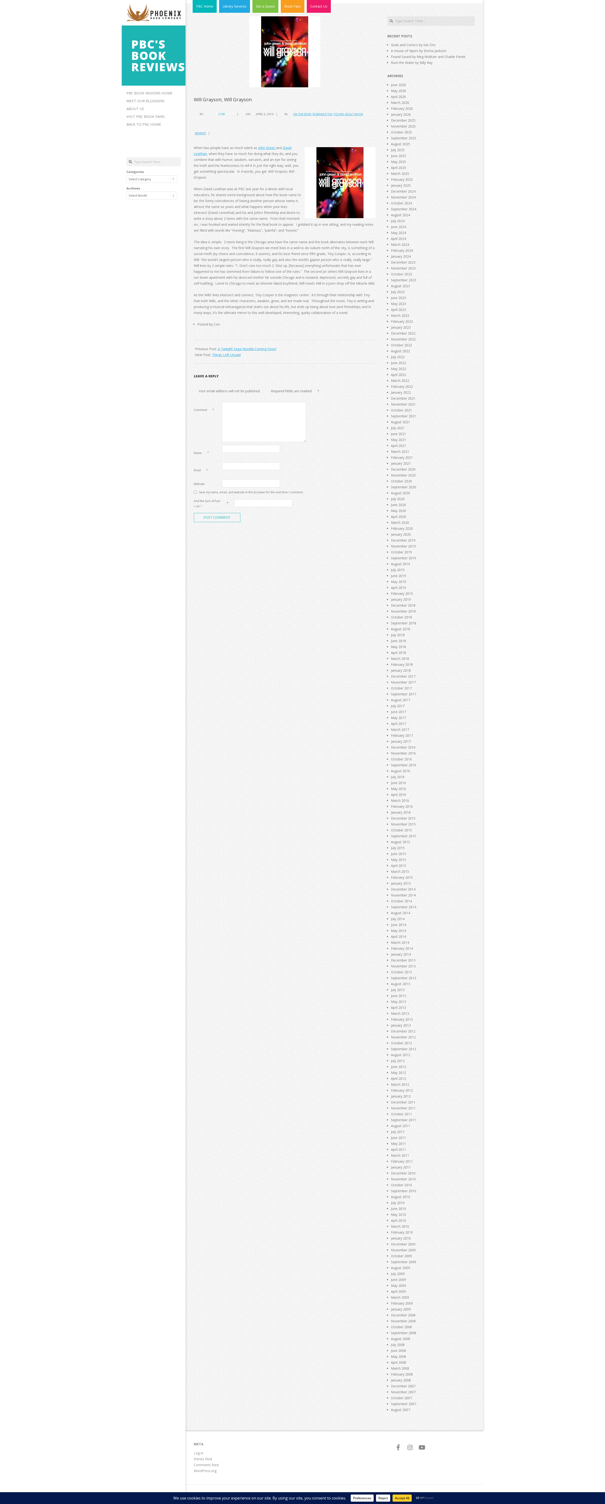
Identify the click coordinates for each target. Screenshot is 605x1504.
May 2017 (398, 717)
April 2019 (398, 587)
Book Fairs (292, 6)
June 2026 (398, 85)
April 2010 (398, 1220)
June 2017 (398, 712)
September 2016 (403, 765)
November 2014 (403, 895)
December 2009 (403, 1244)
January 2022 (401, 392)
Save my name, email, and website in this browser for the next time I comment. (251, 492)
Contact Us (318, 6)
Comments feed (206, 1465)
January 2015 (401, 883)
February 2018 (402, 664)
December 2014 (403, 889)
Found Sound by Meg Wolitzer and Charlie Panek (428, 56)
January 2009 (401, 1309)
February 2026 (402, 108)
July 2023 (398, 292)
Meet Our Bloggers (145, 100)
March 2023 (400, 315)
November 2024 (403, 197)
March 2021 (400, 451)
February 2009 (402, 1303)
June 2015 (398, 853)
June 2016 (398, 783)
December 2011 (403, 1102)
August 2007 (400, 1409)
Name (201, 453)
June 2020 (398, 505)
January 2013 (401, 1025)
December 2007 (403, 1386)
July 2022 (398, 357)
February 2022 (402, 386)
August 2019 (400, 564)
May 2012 (398, 1072)
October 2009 (401, 1256)
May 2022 (398, 368)
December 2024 (403, 191)
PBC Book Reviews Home (149, 93)
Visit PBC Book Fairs (145, 116)
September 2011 (403, 1120)
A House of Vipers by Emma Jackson (418, 51)
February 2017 (402, 735)
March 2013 (400, 1013)
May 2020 (398, 510)
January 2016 (401, 812)
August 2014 (400, 913)
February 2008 (402, 1374)
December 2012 (403, 1031)
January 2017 (401, 741)
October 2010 (401, 1185)
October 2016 (401, 759)
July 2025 (398, 150)
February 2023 (402, 321)
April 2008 (398, 1362)
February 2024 (402, 250)
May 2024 (398, 232)
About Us (135, 108)
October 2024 (401, 203)
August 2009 (400, 1268)
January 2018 (401, 670)
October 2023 (401, 274)
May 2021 (398, 439)
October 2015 (401, 830)
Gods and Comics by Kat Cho (413, 45)
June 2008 (398, 1350)
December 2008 (403, 1315)
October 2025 (401, 132)
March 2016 (400, 800)
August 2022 (400, 351)
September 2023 (403, 280)
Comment (204, 410)
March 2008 (400, 1368)
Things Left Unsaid (226, 355)
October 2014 (401, 901)
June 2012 (398, 1066)
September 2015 (403, 836)
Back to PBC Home (143, 124)
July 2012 (398, 1061)
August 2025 (400, 144)
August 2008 (400, 1338)
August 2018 (400, 629)
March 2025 (400, 173)
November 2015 (403, 824)
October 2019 (401, 552)
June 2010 (398, 1208)
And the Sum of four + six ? (207, 503)
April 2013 (398, 1007)
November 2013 (403, 966)
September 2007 (403, 1404)
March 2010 (400, 1226)
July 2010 (398, 1202)
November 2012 (403, 1037)
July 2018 (398, 635)
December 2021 (403, 398)
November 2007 (403, 1392)
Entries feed (203, 1459)
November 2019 (403, 546)
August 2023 (400, 286)
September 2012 (403, 1049)
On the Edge (302, 114)
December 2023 (403, 262)
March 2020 (400, 522)
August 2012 (400, 1055)
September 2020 (403, 487)
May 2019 (398, 581)
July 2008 (398, 1344)
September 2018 (403, 623)
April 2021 (398, 445)
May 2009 (398, 1285)
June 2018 (398, 641)
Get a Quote (265, 6)
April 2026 (398, 96)
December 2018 (403, 605)
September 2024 (403, 209)
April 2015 (398, 865)
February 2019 (402, 593)
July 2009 (398, 1273)
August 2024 (400, 215)
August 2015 (400, 842)
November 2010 (403, 1179)
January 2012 (401, 1096)
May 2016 (398, 788)
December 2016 (403, 747)
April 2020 (398, 516)
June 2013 (398, 995)
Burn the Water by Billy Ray (411, 62)
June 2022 (398, 363)
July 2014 (398, 919)
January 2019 (401, 599)
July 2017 (398, 706)
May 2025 (398, 161)
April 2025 (398, 167)
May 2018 (398, 646)
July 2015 (398, 848)
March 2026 (400, 102)
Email (201, 470)
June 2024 (398, 227)
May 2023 (398, 303)
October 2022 (401, 345)
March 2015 (400, 871)
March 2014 (400, 942)
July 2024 (398, 221)
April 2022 (398, 374)
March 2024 (400, 244)
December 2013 (403, 960)
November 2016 (403, 753)
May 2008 (398, 1356)
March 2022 (400, 380)
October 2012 (401, 1043)
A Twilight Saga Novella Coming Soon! (247, 349)
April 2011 (398, 1149)
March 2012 (400, 1084)
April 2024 (398, 238)
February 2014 (402, 948)
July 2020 (398, 499)
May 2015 (398, 859)
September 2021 (403, 416)
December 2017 (403, 676)
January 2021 (401, 463)
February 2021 (402, 457)
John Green (267, 148)
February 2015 (402, 877)
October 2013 (401, 972)
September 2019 (403, 558)
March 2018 (400, 658)
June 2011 (398, 1137)
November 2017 (403, 682)
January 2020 (401, 534)
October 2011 (401, 1114)
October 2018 (401, 617)
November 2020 (403, 475)
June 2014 (398, 924)
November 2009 (403, 1250)
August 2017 (400, 700)
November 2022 (403, 339)
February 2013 (402, 1019)
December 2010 (403, 1173)
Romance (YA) (322, 114)
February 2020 (402, 528)
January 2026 (401, 114)
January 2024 (401, 256)
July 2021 (398, 428)
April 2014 (398, 936)
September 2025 (403, 138)
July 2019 (398, 570)
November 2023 (403, 268)
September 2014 (403, 907)
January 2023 (401, 327)
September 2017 (403, 694)
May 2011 (398, 1143)
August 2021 (400, 422)
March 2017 (400, 729)
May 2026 (398, 90)
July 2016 (398, 777)
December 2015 (403, 818)
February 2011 (402, 1161)
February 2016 (402, 806)
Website (199, 484)
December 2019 (403, 540)
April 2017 (398, 723)
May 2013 (398, 1001)
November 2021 (403, 404)
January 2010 (401, 1238)
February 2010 (402, 1232)
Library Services (234, 6)
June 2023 (398, 298)
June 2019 (398, 575)
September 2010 (403, 1191)
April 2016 (398, 794)
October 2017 (401, 688)
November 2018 (403, 611)
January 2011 (401, 1167)
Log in (198, 1453)
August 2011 (400, 1126)
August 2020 (400, 493)
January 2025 (401, 185)
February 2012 (402, 1090)
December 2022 (403, 333)
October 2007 (401, 1398)
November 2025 (403, 126)
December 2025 (403, 120)
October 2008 (401, 1327)
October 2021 (401, 410)
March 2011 (400, 1155)
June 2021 (398, 434)
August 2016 (400, 771)
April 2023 (398, 309)
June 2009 (398, 1279)
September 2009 (403, 1262)
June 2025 (398, 156)
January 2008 (401, 1380)
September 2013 (403, 978)
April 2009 (398, 1291)
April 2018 (398, 652)
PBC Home (204, 6)
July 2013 (398, 990)
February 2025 (402, 179)
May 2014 (398, 930)
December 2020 (403, 469)
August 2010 (400, 1197)
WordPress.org (205, 1471)
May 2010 (398, 1214)
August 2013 (400, 984)
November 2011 (403, 1108)
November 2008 (403, 1321)
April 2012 (398, 1078)
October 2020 (401, 481)
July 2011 (398, 1131)
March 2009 (400, 1297)
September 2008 (403, 1333)
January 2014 (401, 954)
